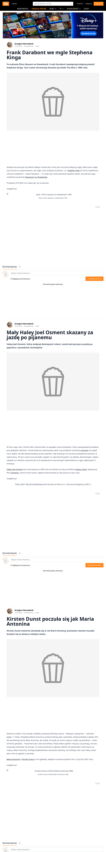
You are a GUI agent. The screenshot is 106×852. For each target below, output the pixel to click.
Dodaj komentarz (94, 279)
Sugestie (14, 4)
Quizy (86, 9)
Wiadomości (22, 9)
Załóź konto (98, 4)
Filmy (51, 9)
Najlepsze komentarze (21, 279)
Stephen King (74, 170)
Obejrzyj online (39, 9)
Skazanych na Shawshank (36, 177)
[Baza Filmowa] (5, 3)
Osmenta (15, 472)
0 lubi (37, 46)
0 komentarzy (28, 46)
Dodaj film (80, 4)
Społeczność (72, 9)
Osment (84, 450)
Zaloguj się (88, 4)
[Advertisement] (53, 148)
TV (60, 9)
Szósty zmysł (81, 469)
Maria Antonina (13, 759)
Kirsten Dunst (28, 759)
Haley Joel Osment (15, 469)
